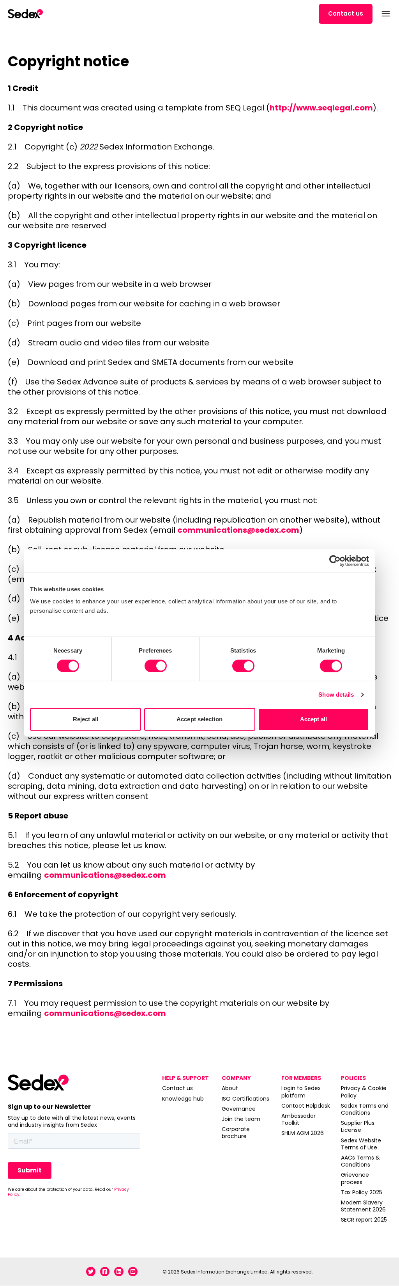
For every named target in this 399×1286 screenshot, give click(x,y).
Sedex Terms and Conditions (364, 1109)
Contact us (345, 13)
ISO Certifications (245, 1098)
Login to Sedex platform (301, 1092)
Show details (336, 694)
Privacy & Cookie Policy (364, 1092)
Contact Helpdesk (305, 1105)
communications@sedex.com (238, 530)
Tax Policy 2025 (361, 1192)
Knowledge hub (183, 1098)
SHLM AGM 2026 (302, 1133)
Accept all (313, 719)
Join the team (241, 1118)
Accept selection (199, 719)
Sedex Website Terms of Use (361, 1144)
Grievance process (355, 1178)
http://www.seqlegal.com (321, 107)
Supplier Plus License (357, 1126)
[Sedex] (25, 13)
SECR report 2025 (364, 1219)
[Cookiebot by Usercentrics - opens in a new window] (335, 561)
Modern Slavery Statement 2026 (363, 1206)
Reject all (85, 719)
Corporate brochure (236, 1133)
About (230, 1088)
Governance (239, 1108)
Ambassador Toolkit (298, 1119)
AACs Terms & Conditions (360, 1161)
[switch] (156, 666)
